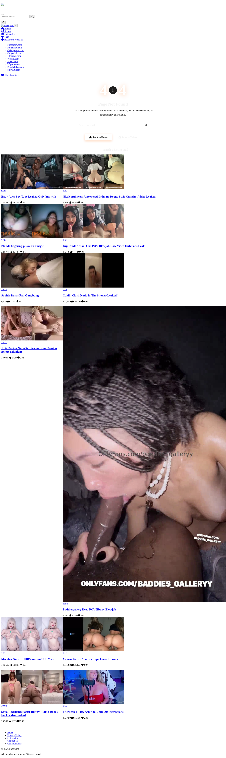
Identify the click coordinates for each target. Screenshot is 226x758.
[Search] (32, 16)
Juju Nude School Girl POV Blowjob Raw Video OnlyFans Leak (104, 246)
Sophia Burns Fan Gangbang (20, 295)
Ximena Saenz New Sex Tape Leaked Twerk (90, 659)
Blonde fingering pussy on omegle (22, 246)
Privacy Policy (14, 735)
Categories (9, 34)
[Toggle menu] (2, 14)
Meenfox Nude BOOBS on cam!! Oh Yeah (27, 659)
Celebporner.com (15, 50)
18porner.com (14, 56)
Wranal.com (13, 58)
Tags (6, 37)
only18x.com (13, 69)
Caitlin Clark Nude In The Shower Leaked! (90, 295)
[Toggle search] (3, 22)
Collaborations (11, 75)
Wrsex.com (12, 61)
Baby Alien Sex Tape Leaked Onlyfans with (28, 196)
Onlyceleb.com (14, 53)
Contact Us (12, 741)
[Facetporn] (13, 6)
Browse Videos (129, 137)
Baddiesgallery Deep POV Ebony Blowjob (89, 609)
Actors (7, 31)
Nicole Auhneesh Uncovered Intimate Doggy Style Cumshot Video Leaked (109, 196)
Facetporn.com (14, 45)
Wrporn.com (13, 64)
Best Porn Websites (13, 39)
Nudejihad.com (14, 47)
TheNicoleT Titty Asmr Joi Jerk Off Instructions (93, 711)
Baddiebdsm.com (15, 67)
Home (7, 28)
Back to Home (100, 137)
